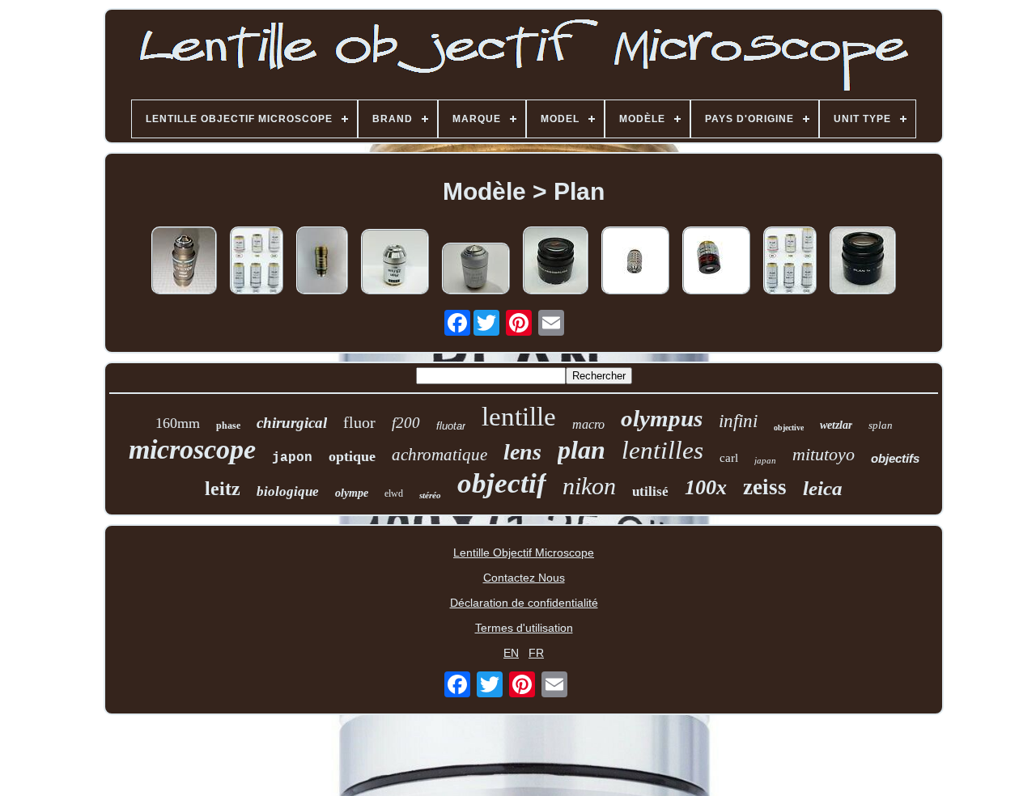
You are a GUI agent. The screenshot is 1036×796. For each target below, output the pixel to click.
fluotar (450, 426)
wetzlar (836, 425)
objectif (501, 483)
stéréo (430, 495)
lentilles (662, 450)
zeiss (765, 487)
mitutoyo (823, 454)
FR (536, 652)
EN (511, 652)
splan (880, 425)
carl (729, 457)
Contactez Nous (524, 577)
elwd (393, 493)
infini (738, 421)
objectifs (895, 458)
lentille (519, 416)
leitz (222, 488)
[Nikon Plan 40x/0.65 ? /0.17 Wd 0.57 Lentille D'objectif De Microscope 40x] (184, 262)
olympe (351, 493)
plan (581, 449)
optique (352, 456)
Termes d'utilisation (524, 627)
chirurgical (292, 422)
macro (588, 424)
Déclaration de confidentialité (524, 602)
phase (228, 425)
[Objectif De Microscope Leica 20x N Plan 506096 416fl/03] (476, 270)
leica (823, 488)
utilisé (650, 491)
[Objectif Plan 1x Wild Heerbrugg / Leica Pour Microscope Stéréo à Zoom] (555, 262)
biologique (288, 491)
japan (765, 460)
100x (706, 487)
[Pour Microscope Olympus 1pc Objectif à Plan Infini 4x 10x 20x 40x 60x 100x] (256, 262)
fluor (359, 422)
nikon (589, 485)
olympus (662, 418)
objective (789, 427)
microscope (192, 449)
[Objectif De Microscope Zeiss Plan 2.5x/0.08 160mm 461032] (395, 263)
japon (292, 458)
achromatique (439, 454)
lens (522, 451)
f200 (406, 422)
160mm (177, 423)
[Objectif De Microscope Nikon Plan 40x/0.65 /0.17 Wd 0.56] (322, 262)
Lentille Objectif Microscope (523, 552)
